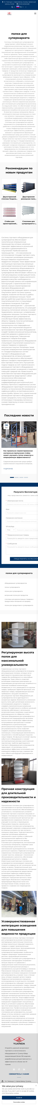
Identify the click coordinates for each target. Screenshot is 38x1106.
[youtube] (13, 1069)
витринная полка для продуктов (16, 595)
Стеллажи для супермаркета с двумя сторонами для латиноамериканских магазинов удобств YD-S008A (28, 222)
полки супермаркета (12, 587)
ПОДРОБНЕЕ (9, 186)
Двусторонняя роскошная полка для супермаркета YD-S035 (28, 198)
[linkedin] (24, 1069)
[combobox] (11, 530)
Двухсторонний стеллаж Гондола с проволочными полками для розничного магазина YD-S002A (10, 198)
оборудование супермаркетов (16, 583)
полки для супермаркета (14, 591)
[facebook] (19, 1069)
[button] (12, 477)
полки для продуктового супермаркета (19, 605)
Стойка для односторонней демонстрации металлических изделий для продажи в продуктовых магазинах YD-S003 (9, 222)
